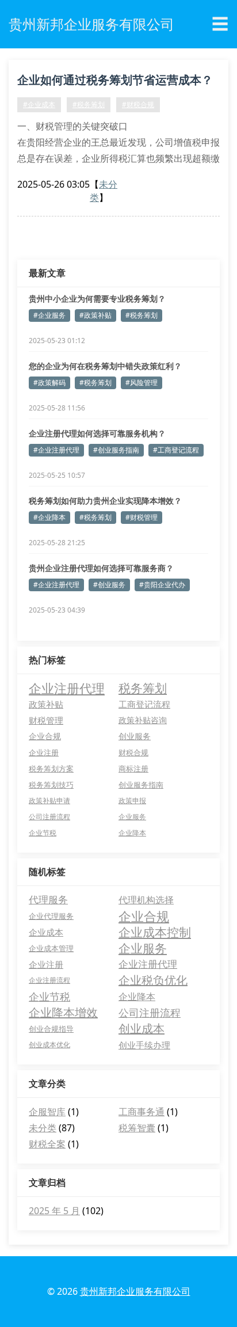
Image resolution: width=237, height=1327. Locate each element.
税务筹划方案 (51, 768)
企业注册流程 (49, 980)
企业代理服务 (51, 916)
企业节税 (42, 833)
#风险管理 (141, 382)
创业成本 (141, 1028)
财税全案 (47, 1144)
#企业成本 (39, 104)
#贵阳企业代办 (162, 585)
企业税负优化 (153, 980)
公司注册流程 (49, 817)
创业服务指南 (140, 785)
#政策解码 (49, 382)
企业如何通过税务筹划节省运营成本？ (115, 80)
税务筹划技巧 (51, 785)
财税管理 (46, 720)
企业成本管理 (51, 948)
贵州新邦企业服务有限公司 (135, 1291)
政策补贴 (46, 704)
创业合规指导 (51, 1029)
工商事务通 (141, 1111)
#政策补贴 (95, 315)
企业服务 (132, 817)
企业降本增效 (63, 1012)
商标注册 (133, 768)
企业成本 (46, 932)
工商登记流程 (144, 704)
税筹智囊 (136, 1127)
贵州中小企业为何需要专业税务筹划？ (97, 298)
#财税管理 (141, 517)
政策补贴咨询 (142, 719)
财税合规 (133, 752)
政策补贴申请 (49, 800)
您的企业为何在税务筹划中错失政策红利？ (105, 365)
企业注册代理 (67, 688)
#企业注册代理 (56, 450)
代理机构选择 (146, 899)
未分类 (42, 1127)
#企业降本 (49, 517)
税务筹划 (142, 688)
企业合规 (45, 736)
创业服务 (134, 736)
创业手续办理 (144, 1045)
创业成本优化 (49, 1045)
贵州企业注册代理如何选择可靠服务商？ (101, 567)
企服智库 (47, 1111)
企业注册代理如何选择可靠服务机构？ (97, 433)
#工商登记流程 (176, 450)
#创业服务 (109, 585)
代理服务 (48, 899)
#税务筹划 (88, 104)
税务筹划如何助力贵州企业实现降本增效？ (105, 500)
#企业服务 (49, 315)
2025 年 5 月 (54, 1210)
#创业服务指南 (116, 450)
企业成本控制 (154, 932)
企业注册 (44, 752)
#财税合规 (138, 104)
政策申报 (132, 800)
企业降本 (132, 833)
